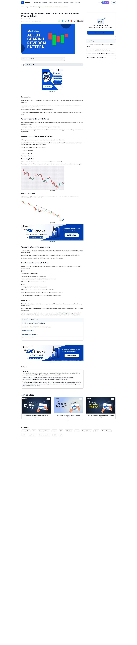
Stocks (31, 7)
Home (22, 7)
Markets (71, 2)
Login (113, 2)
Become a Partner (53, 2)
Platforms (44, 2)
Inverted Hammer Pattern (28, 330)
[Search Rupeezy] (99, 2)
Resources (77, 2)
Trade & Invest (37, 2)
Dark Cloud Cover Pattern (28, 338)
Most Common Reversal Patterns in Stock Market (33, 323)
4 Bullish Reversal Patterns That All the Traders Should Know (36, 327)
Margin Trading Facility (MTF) (63, 313)
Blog (27, 7)
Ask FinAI (107, 2)
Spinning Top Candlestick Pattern (29, 334)
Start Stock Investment (100, 32)
